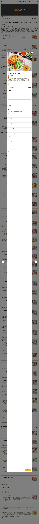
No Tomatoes (12, 126)
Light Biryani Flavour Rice (14, 133)
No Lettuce (12, 121)
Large (12, 87)
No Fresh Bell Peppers (13, 128)
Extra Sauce (12, 152)
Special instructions (11, 155)
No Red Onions (12, 116)
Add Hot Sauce (12, 144)
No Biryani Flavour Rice (13, 131)
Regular (12, 85)
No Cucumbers (12, 123)
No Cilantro (12, 118)
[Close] (32, 52)
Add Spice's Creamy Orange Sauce (15, 139)
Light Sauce (12, 149)
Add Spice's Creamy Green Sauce (15, 141)
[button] (3, 263)
